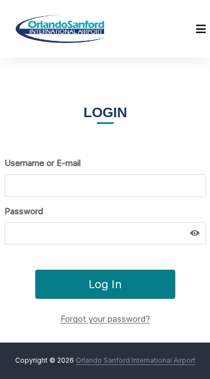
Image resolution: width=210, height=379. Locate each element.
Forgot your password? (105, 318)
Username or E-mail (42, 163)
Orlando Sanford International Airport (135, 360)
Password (23, 211)
